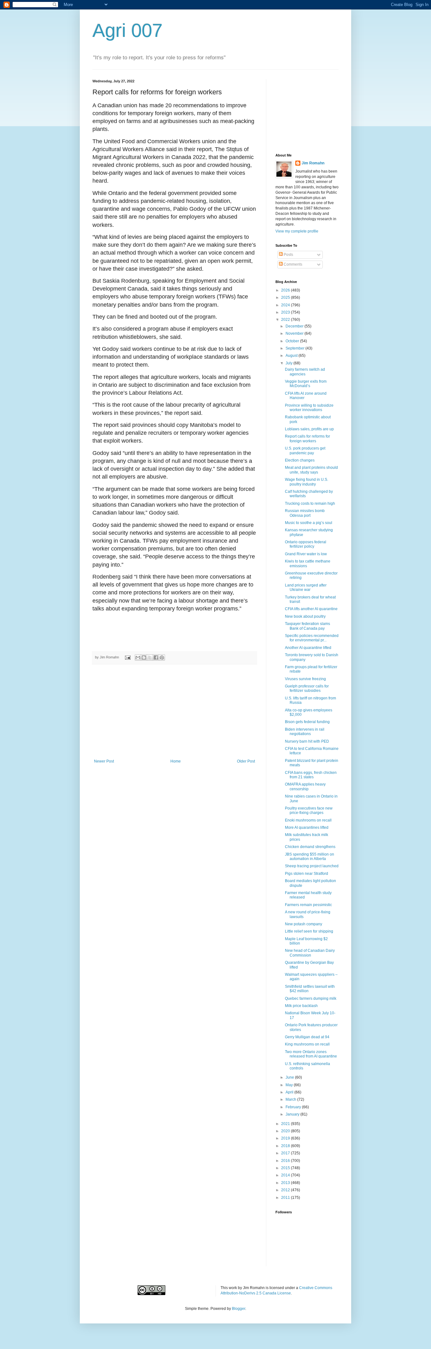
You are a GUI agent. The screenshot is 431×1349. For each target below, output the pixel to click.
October (293, 341)
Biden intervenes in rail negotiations (304, 731)
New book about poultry (305, 616)
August (292, 355)
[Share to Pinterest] (162, 657)
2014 (286, 1175)
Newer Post (104, 761)
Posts (288, 254)
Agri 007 (127, 30)
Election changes (300, 460)
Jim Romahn (313, 163)
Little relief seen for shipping (309, 931)
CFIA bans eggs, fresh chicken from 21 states (311, 774)
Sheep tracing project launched (312, 866)
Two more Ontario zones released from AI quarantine (311, 1054)
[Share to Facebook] (156, 657)
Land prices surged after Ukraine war (306, 587)
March (291, 1099)
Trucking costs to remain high (310, 503)
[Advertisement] (174, 711)
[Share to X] (150, 657)
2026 (286, 290)
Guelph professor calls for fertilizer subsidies (307, 688)
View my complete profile (296, 231)
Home (175, 761)
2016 (286, 1160)
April (290, 1092)
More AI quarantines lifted (306, 827)
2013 (286, 1183)
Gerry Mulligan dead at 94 (307, 1037)
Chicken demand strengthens (310, 847)
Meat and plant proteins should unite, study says (311, 469)
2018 (286, 1146)
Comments (292, 264)
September (295, 348)
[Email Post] (127, 657)
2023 (286, 312)
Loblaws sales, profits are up (309, 429)
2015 (286, 1168)
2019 (286, 1138)
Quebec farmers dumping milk (310, 998)
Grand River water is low (306, 554)
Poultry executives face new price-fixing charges (309, 810)
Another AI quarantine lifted (308, 647)
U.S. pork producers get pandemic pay (305, 450)
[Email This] (138, 657)
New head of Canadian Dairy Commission (310, 952)
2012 (286, 1190)
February (294, 1107)
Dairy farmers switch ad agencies (305, 371)
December (295, 326)
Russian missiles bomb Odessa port (305, 513)
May (290, 1085)
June (290, 1077)
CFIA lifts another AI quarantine (311, 609)
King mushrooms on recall (307, 1044)
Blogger (238, 1308)
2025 (286, 297)
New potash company (303, 924)
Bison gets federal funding (307, 722)
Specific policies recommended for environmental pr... (312, 637)
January (293, 1114)
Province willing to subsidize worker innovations (309, 407)
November (295, 333)
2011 (286, 1197)
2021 (286, 1124)
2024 (286, 305)
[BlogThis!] (144, 657)
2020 (286, 1131)
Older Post (246, 761)
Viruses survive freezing (305, 679)
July (289, 363)
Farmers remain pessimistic (308, 905)
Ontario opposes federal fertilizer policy (305, 544)
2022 (286, 319)
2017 (286, 1153)
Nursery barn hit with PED (307, 741)
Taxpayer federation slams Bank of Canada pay (307, 625)
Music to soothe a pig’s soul (308, 523)
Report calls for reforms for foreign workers (307, 438)
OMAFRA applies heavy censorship (305, 786)
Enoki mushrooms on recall (308, 820)
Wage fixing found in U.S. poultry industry (306, 481)
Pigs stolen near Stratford (306, 873)
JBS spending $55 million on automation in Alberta (309, 856)
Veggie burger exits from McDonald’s (306, 383)
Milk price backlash (301, 1006)
